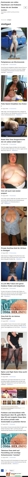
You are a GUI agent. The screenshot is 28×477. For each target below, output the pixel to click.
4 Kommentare (12, 376)
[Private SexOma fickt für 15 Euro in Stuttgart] (14, 226)
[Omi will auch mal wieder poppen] (14, 170)
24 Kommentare (12, 253)
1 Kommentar (12, 321)
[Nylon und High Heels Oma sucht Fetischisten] (14, 351)
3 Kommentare (12, 288)
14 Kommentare (12, 64)
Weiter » (12, 470)
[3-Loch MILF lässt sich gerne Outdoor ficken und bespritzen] (14, 271)
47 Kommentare (12, 108)
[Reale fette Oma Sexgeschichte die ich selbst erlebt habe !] (14, 127)
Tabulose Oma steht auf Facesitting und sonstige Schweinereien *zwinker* (10, 453)
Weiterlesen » (10, 72)
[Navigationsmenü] (25, 7)
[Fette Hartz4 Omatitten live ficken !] (14, 88)
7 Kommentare (12, 195)
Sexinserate (3, 19)
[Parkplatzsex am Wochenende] (14, 44)
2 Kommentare (12, 457)
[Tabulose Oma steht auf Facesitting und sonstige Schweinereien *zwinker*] (14, 440)
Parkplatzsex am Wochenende (12, 62)
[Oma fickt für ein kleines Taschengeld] (14, 306)
